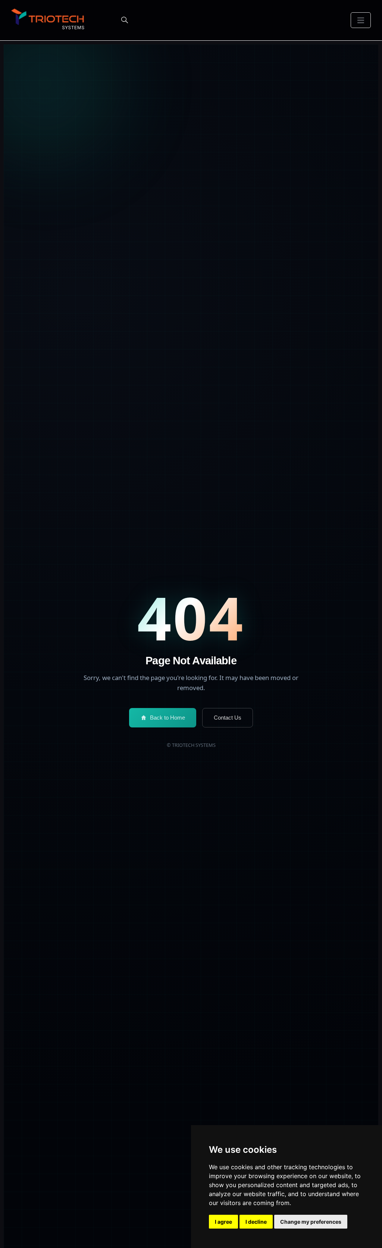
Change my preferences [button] (310, 1221)
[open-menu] (361, 20)
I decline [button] (256, 1221)
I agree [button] (223, 1221)
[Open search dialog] (124, 20)
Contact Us (227, 717)
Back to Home (167, 717)
